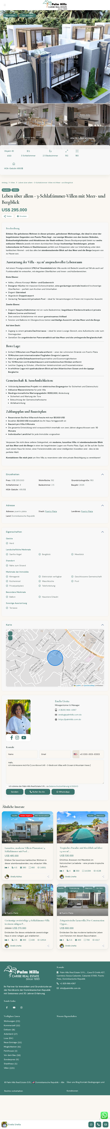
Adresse (10, 505)
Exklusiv (7, 1029)
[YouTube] (14, 1007)
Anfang (4, 182)
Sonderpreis (9, 1059)
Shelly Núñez (16, 876)
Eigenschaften (14, 531)
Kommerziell (9, 1025)
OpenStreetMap (89, 685)
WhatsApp (64, 792)
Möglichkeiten (10, 1046)
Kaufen (6, 190)
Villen (12, 182)
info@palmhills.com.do (70, 988)
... (47, 863)
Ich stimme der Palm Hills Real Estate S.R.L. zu (43, 786)
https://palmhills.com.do (69, 719)
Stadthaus (9, 1063)
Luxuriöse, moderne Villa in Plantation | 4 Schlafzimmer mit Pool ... (25, 849)
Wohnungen (9, 1021)
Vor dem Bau (10, 1055)
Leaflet (78, 685)
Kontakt (84, 1082)
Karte (9, 624)
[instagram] (21, 1007)
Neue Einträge (10, 1042)
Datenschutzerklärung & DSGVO (63, 786)
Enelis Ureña (62, 701)
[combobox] (76, 754)
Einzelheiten (12, 474)
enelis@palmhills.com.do (70, 714)
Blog (78, 1082)
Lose (6, 1038)
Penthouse (9, 1051)
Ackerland (8, 1034)
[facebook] (7, 1007)
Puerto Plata (51, 511)
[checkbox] (7, 786)
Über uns (71, 1082)
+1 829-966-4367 (68, 983)
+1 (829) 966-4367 (67, 710)
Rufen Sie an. (38, 792)
